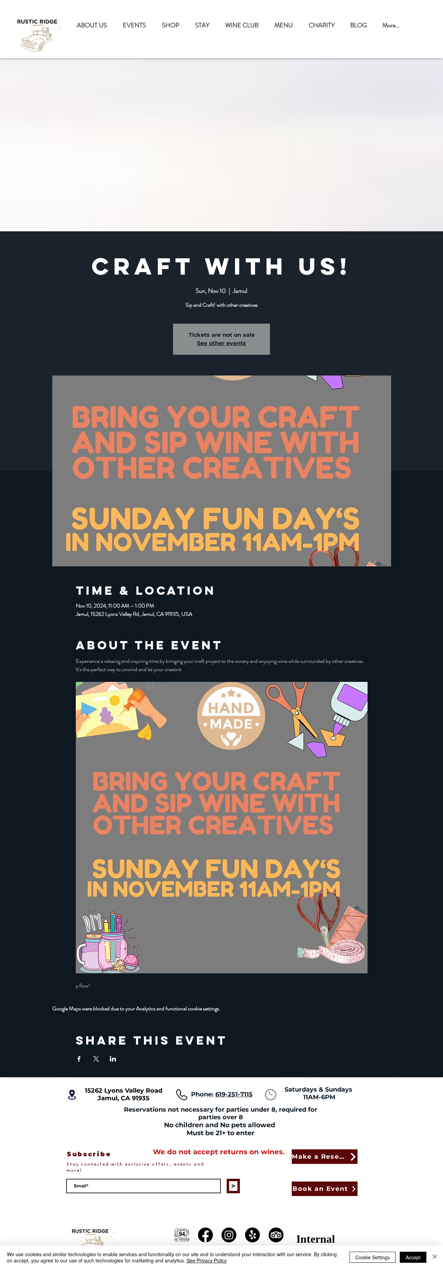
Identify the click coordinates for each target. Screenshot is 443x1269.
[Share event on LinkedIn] (113, 1059)
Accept (413, 1257)
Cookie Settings (372, 1257)
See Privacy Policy (207, 1260)
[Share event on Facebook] (79, 1059)
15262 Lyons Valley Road (123, 1090)
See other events (221, 343)
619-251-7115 (234, 1094)
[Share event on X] (96, 1059)
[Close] (435, 1257)
